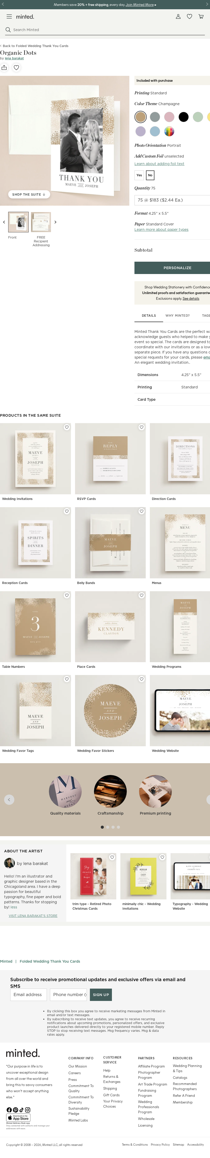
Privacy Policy (160, 1144)
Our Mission (77, 1066)
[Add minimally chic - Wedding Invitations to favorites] (162, 857)
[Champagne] (140, 117)
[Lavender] (140, 131)
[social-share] (4, 67)
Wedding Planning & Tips (187, 1068)
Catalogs (180, 1077)
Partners (146, 1058)
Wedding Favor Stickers (95, 751)
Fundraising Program (147, 1093)
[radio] (139, 175)
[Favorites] (189, 16)
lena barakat (14, 58)
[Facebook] (9, 1109)
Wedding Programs (166, 667)
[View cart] (201, 16)
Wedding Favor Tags (18, 751)
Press (72, 1079)
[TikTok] (21, 1109)
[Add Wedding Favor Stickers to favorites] (142, 679)
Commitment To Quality (81, 1088)
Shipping (110, 1088)
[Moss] (198, 117)
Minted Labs (78, 1120)
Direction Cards (164, 499)
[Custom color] (169, 131)
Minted (6, 961)
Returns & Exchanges (111, 1079)
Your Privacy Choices (113, 1104)
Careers (74, 1072)
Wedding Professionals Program (148, 1106)
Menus (156, 583)
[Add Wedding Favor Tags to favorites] (67, 679)
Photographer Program (149, 1075)
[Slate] (155, 117)
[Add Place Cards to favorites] (142, 595)
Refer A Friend (184, 1095)
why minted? (177, 315)
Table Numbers (13, 667)
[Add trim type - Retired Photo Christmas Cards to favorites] (112, 857)
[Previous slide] (4, 222)
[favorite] (16, 67)
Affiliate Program (151, 1066)
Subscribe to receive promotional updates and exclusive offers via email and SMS (97, 983)
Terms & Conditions (135, 1144)
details (149, 315)
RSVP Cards (86, 499)
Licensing (145, 1125)
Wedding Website (165, 751)
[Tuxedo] (183, 117)
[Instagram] (28, 1109)
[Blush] (169, 117)
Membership (183, 1102)
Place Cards (86, 667)
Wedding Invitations (17, 499)
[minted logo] (25, 16)
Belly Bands (86, 583)
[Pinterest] (15, 1109)
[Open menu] (9, 16)
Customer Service (112, 1059)
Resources (183, 1058)
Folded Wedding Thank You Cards (50, 961)
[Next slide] (55, 222)
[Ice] (155, 131)
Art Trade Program (152, 1084)
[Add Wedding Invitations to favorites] (67, 427)
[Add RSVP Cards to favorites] (142, 427)
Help (106, 1070)
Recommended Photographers (185, 1086)
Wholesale (146, 1118)
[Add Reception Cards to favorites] (67, 511)
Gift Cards (111, 1094)
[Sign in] (178, 16)
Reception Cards (15, 583)
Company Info (80, 1058)
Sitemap (178, 1144)
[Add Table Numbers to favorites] (67, 595)
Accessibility (195, 1144)
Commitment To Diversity (81, 1100)
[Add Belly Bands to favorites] (142, 511)
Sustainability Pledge (78, 1111)
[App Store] (31, 1118)
